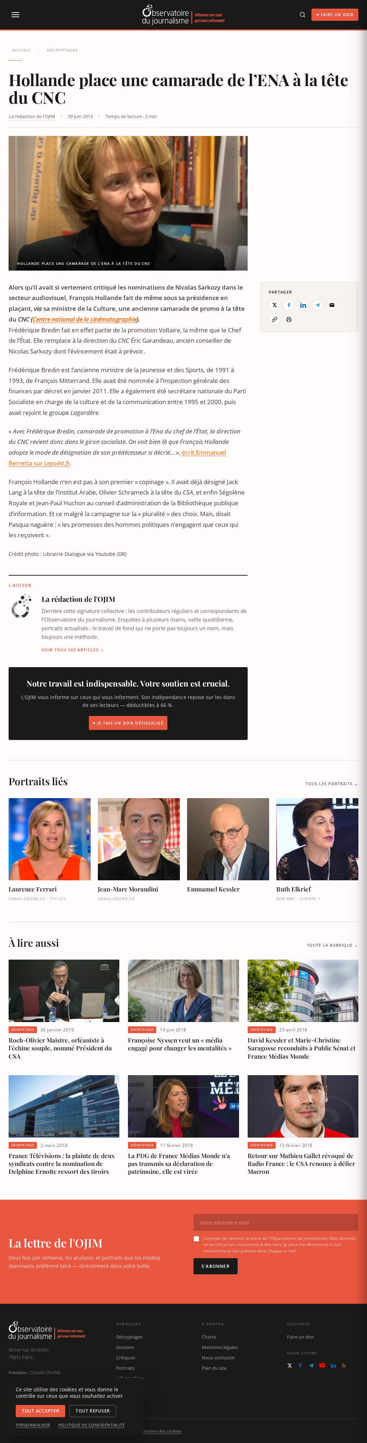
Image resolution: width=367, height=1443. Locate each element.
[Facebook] (300, 1365)
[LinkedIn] (333, 1365)
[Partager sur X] (274, 305)
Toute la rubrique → (332, 945)
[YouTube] (322, 1365)
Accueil (21, 50)
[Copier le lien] (274, 319)
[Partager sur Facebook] (289, 305)
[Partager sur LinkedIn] (303, 305)
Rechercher (128, 1399)
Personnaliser (33, 1425)
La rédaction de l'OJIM (32, 116)
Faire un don (300, 1337)
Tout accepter (40, 1411)
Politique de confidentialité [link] (91, 1425)
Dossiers (125, 1347)
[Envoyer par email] (332, 305)
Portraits (125, 1368)
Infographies (129, 1378)
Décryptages (62, 50)
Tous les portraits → (332, 783)
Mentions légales (220, 1347)
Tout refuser (93, 1411)
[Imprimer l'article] (289, 319)
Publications (129, 1388)
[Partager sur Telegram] (317, 305)
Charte (209, 1337)
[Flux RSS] (343, 1365)
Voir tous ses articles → (73, 649)
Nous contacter (218, 1357)
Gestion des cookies (162, 1431)
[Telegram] (311, 1365)
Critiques (125, 1357)
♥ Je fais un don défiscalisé (128, 723)
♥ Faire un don (334, 14)
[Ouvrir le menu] (15, 14)
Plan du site (214, 1368)
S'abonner (215, 1266)
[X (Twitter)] (289, 1365)
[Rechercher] (302, 14)
